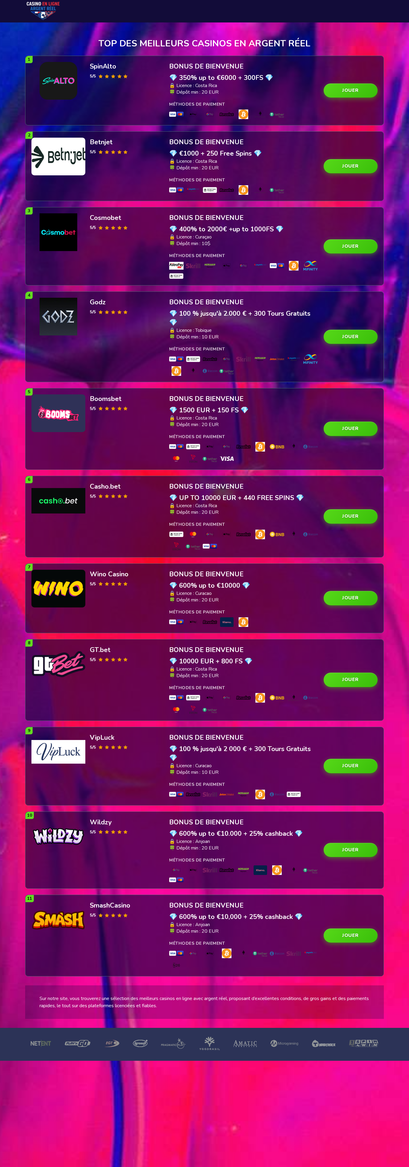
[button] (351, 90)
